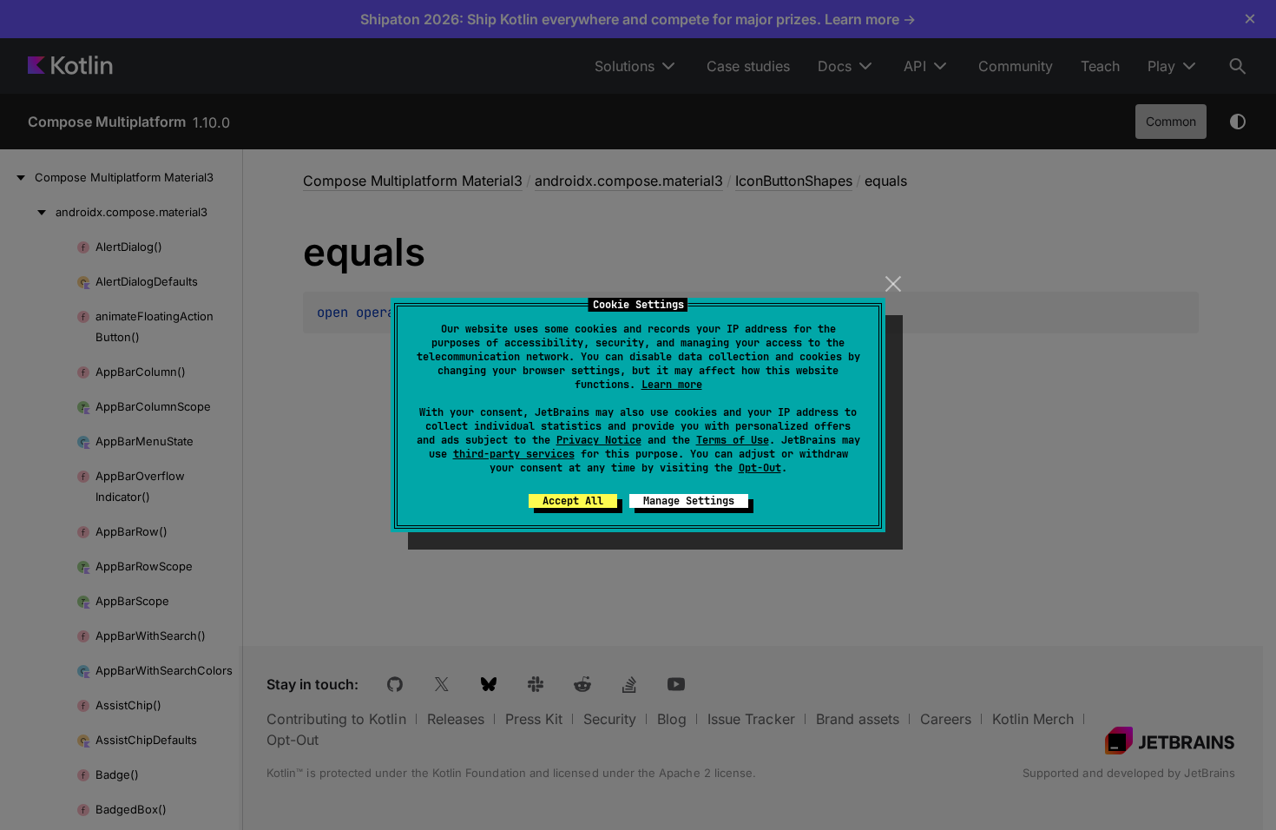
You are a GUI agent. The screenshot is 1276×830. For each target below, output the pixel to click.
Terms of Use (732, 440)
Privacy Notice (598, 440)
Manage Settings (688, 501)
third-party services (514, 454)
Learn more (671, 385)
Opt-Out (760, 468)
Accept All (573, 501)
